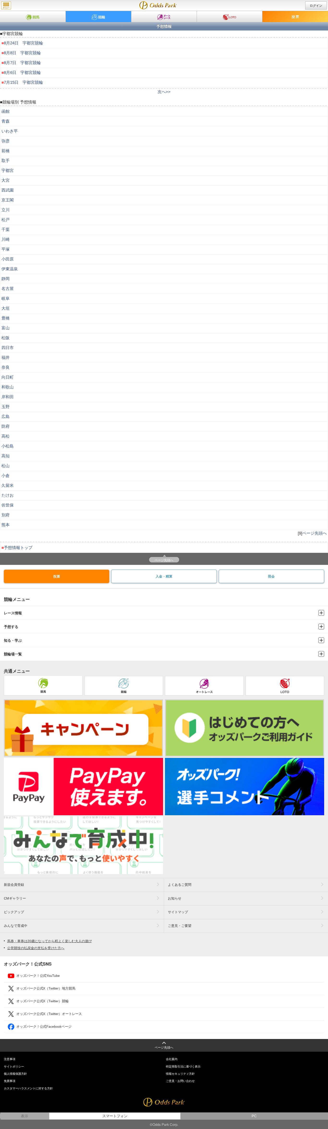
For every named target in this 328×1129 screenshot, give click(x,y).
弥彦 (5, 141)
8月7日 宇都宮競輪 (22, 62)
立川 (5, 210)
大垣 (5, 308)
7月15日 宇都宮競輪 (23, 82)
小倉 (5, 475)
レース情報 (13, 613)
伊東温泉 (9, 269)
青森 (5, 121)
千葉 (5, 229)
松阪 (5, 338)
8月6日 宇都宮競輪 (22, 72)
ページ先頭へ (314, 533)
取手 (5, 160)
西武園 (7, 190)
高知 (5, 456)
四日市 (7, 347)
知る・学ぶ (13, 640)
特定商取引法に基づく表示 (183, 1066)
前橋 (5, 151)
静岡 (5, 279)
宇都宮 (7, 170)
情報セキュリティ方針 (180, 1073)
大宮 (5, 180)
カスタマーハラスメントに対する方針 (28, 1088)
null (158, 5)
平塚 (5, 249)
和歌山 (7, 387)
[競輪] (98, 16)
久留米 (7, 485)
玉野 (5, 407)
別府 (5, 515)
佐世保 (7, 505)
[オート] (164, 16)
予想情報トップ (18, 547)
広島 (5, 416)
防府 (5, 426)
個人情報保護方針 (15, 1073)
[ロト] (229, 16)
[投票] (295, 16)
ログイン (316, 5)
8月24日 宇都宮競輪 (23, 43)
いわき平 (9, 131)
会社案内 (171, 1059)
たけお (7, 495)
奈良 (5, 367)
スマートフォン (115, 1116)
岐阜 (5, 298)
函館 (5, 111)
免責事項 (9, 1081)
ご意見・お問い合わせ (180, 1081)
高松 (5, 436)
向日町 (7, 377)
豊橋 (5, 318)
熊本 (5, 525)
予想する (11, 626)
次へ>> (164, 92)
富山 (5, 328)
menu (6, 5)
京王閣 (7, 200)
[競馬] (33, 16)
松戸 (5, 219)
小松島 (7, 446)
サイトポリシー (14, 1066)
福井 (5, 357)
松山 (5, 466)
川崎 (5, 239)
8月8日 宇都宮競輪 (22, 53)
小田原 (7, 259)
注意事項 (9, 1059)
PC (254, 1116)
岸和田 (7, 397)
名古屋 (7, 288)
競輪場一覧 (13, 654)
